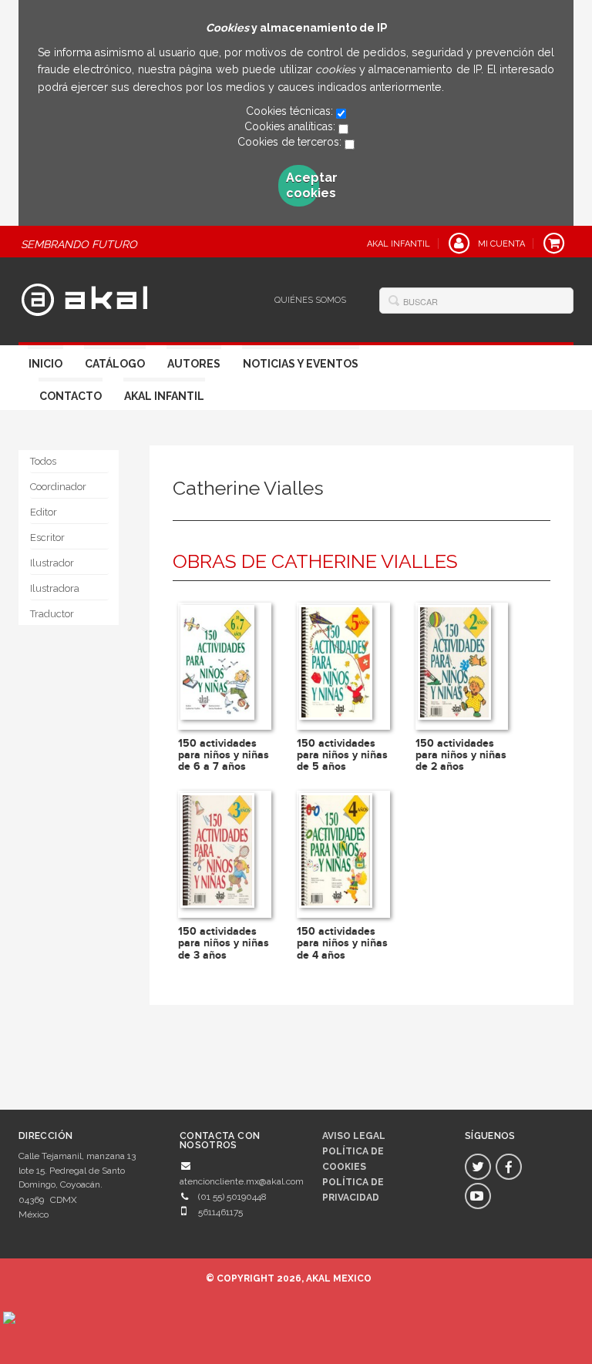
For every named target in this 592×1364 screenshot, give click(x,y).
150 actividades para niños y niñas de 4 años (342, 943)
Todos (43, 461)
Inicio (45, 364)
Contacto (70, 396)
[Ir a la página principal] (84, 297)
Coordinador (58, 486)
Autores (193, 364)
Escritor (47, 537)
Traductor (52, 614)
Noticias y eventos (300, 364)
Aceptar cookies (303, 185)
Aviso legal (353, 1136)
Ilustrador (52, 563)
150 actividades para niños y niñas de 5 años (342, 755)
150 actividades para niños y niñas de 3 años (223, 943)
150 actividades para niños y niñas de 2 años (460, 755)
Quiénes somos (310, 300)
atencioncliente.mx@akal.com (242, 1181)
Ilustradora (54, 588)
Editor (43, 512)
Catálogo (115, 364)
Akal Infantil (164, 396)
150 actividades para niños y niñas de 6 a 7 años (223, 755)
